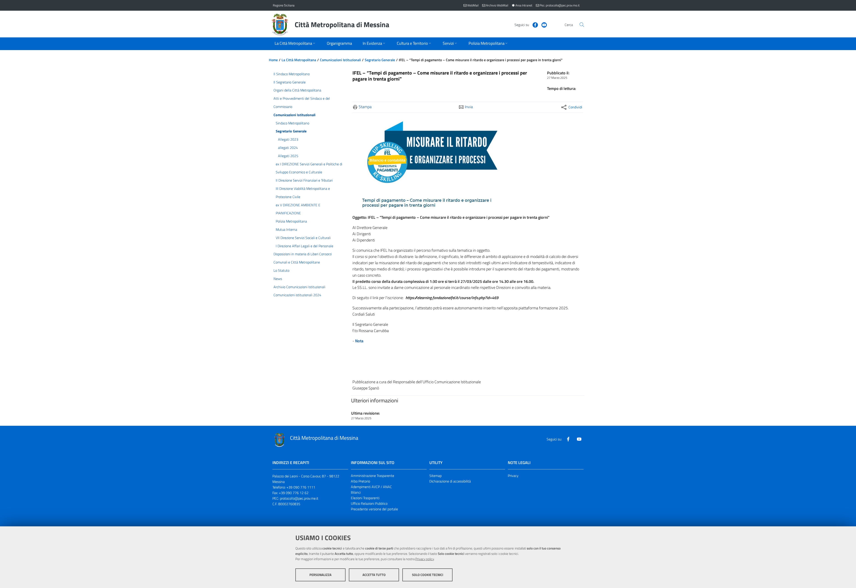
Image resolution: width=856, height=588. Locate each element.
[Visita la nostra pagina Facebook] (533, 24)
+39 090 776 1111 (300, 487)
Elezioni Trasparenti (365, 498)
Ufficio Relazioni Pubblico (369, 503)
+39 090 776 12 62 (294, 492)
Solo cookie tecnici (427, 574)
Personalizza (320, 574)
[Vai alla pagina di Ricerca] (581, 24)
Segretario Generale (380, 60)
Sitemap (435, 475)
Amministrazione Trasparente (372, 475)
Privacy (513, 475)
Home (273, 60)
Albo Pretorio (360, 481)
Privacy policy (424, 559)
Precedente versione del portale (374, 509)
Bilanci (356, 492)
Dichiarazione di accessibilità (450, 481)
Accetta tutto (374, 574)
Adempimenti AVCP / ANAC (371, 486)
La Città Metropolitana (299, 60)
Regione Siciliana (283, 5)
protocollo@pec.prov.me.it (299, 498)
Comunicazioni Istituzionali (340, 60)
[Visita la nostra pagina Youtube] (542, 24)
